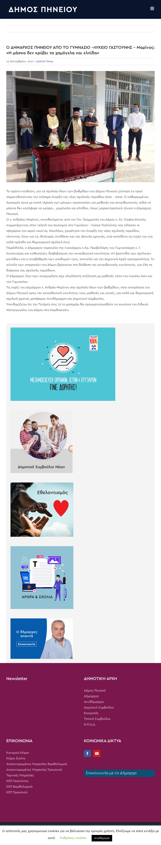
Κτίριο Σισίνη (15, 758)
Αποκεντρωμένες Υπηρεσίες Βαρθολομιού (36, 764)
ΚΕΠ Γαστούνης (17, 781)
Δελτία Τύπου (44, 61)
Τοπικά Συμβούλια (97, 718)
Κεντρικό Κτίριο (17, 752)
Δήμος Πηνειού (95, 690)
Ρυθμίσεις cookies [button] (73, 838)
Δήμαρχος (91, 696)
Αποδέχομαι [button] (102, 838)
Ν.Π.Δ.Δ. (90, 724)
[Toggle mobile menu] (152, 8)
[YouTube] (96, 753)
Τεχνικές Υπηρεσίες (20, 775)
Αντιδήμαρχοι (94, 701)
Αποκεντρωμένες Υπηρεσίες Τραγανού (34, 769)
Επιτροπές (91, 713)
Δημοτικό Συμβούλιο (99, 707)
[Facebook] (87, 753)
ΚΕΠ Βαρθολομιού (19, 786)
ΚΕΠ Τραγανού (16, 792)
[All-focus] (80, 126)
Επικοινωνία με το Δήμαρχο (110, 773)
